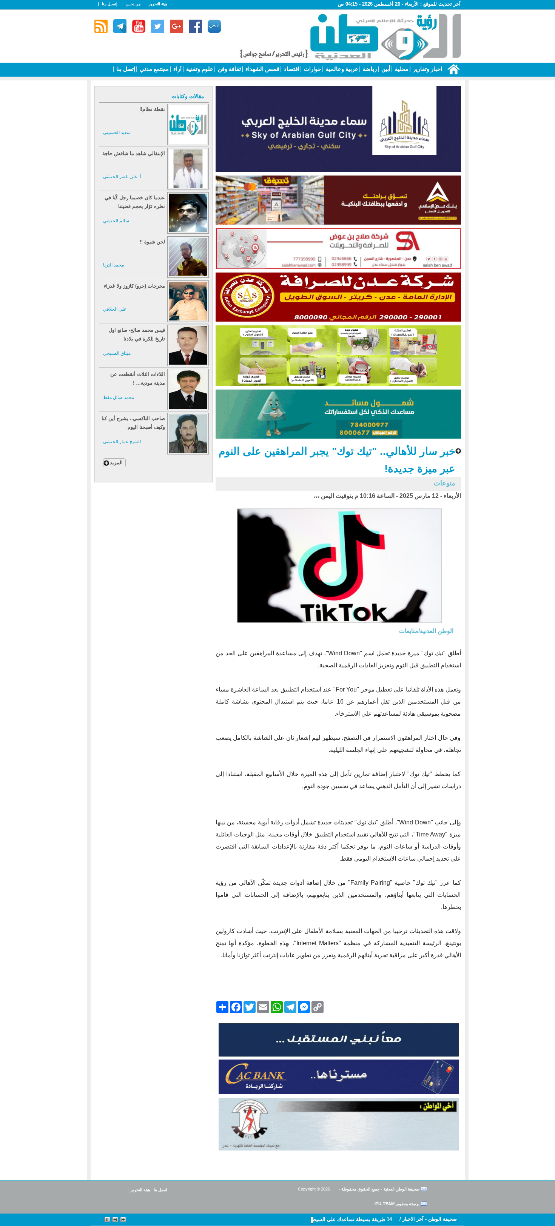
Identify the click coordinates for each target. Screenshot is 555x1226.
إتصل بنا (125, 69)
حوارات (311, 69)
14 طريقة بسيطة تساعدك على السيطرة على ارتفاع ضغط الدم (326, 1219)
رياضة (369, 69)
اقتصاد (290, 69)
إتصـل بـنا (109, 4)
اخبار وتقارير (427, 69)
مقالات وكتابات (187, 96)
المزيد (116, 462)
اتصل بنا (160, 1189)
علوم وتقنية (199, 69)
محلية (401, 69)
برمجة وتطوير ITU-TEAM (397, 1203)
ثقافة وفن (228, 69)
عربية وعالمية (341, 69)
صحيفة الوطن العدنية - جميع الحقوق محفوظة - (378, 1189)
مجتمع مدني (153, 69)
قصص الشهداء (261, 69)
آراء (177, 69)
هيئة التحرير (158, 4)
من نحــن (133, 4)
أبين (385, 69)
